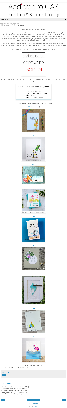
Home (33, 399)
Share (3, 375)
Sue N (34, 245)
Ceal (33, 188)
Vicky (29, 107)
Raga (33, 337)
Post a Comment (7, 384)
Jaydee (33, 164)
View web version (33, 403)
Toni (33, 135)
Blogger (37, 406)
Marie (33, 274)
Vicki (33, 216)
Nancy (33, 308)
